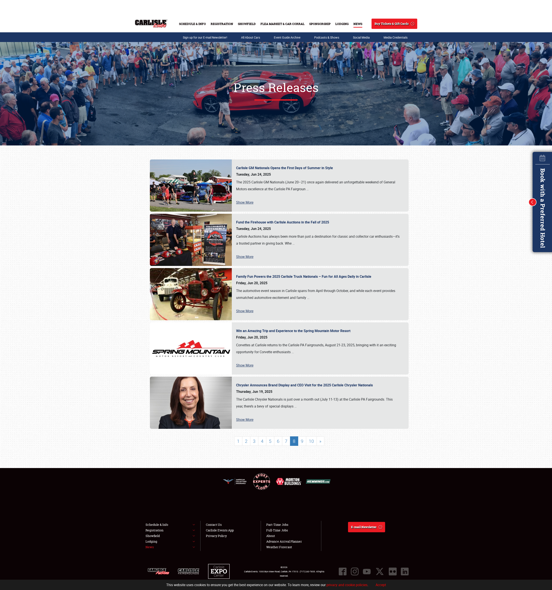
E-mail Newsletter (363, 527)
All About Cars (250, 37)
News (357, 24)
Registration (222, 24)
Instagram (355, 571)
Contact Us (214, 525)
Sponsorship (320, 24)
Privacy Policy (216, 536)
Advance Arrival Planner (284, 541)
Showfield (247, 24)
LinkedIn (405, 571)
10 (311, 441)
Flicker (393, 571)
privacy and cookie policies (346, 584)
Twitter (380, 571)
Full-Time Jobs (277, 530)
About (270, 536)
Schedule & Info (192, 24)
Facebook (343, 571)
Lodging (342, 24)
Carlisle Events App (220, 530)
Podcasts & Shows (326, 37)
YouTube (367, 571)
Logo (151, 24)
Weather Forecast (279, 547)
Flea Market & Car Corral (282, 24)
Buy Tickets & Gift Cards (392, 24)
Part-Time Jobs (277, 525)
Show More (244, 202)
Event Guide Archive (287, 37)
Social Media (361, 37)
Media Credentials (396, 37)
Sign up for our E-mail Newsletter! (205, 37)
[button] (532, 202)
